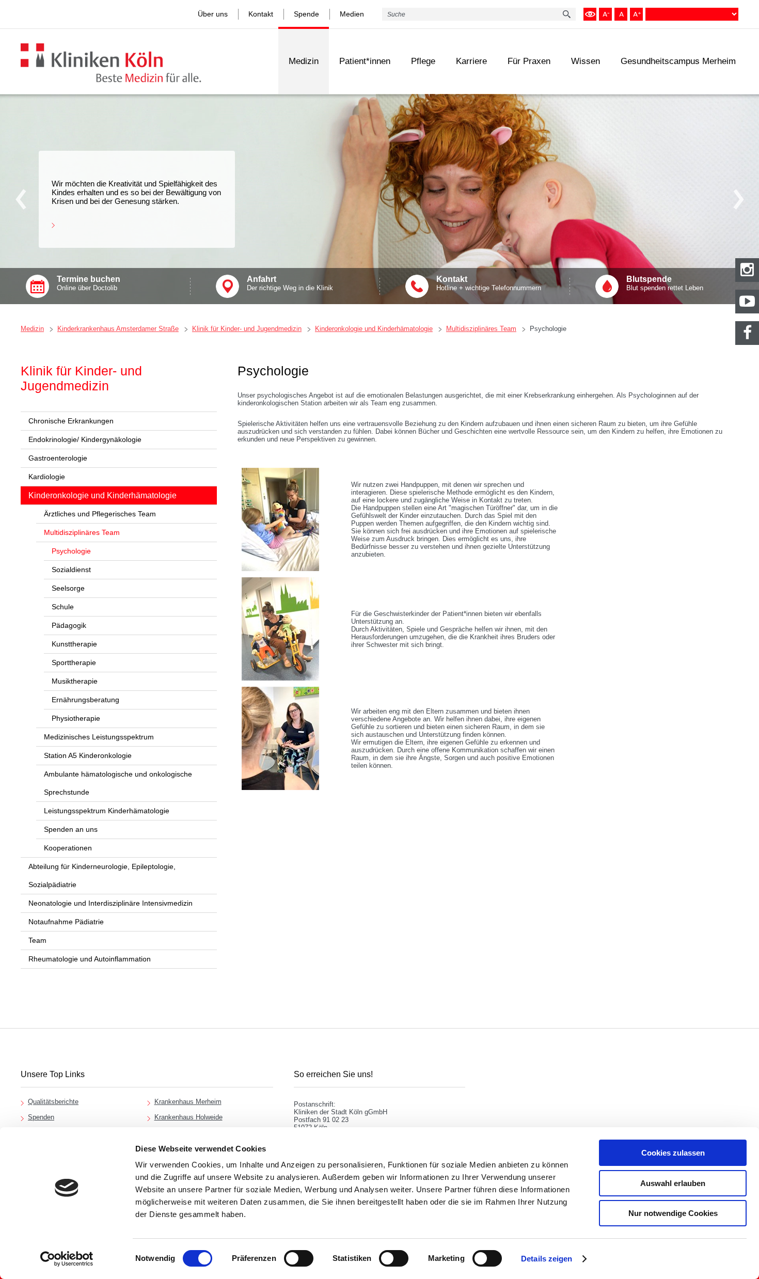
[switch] (298, 1258)
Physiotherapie (76, 718)
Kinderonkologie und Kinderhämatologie (374, 329)
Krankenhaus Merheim (188, 1102)
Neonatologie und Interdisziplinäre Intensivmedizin (110, 903)
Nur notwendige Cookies (673, 1213)
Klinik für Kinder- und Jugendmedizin (247, 329)
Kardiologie (46, 476)
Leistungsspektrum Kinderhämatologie (106, 811)
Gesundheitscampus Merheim (678, 61)
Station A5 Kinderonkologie (88, 755)
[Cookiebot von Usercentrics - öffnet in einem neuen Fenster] (67, 1259)
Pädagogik (69, 625)
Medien (352, 14)
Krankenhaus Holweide (188, 1117)
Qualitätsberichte (53, 1102)
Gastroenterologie (57, 458)
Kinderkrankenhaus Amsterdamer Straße (118, 329)
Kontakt (260, 14)
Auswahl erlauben (672, 1183)
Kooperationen (68, 848)
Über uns (213, 14)
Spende (306, 14)
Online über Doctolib (88, 283)
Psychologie (548, 329)
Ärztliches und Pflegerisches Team (100, 514)
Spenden (41, 1117)
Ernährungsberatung (85, 700)
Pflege (423, 61)
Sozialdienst (71, 569)
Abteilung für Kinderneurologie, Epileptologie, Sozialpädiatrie (102, 875)
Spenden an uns (71, 829)
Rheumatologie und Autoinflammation (89, 959)
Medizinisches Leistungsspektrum (99, 737)
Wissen (585, 61)
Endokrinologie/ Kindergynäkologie (84, 439)
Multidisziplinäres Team (481, 329)
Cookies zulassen (673, 1152)
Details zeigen (546, 1258)
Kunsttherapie (74, 644)
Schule (63, 607)
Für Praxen (529, 61)
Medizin (304, 61)
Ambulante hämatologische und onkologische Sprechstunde (118, 783)
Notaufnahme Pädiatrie (66, 922)
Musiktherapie (75, 681)
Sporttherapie (74, 662)
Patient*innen (364, 61)
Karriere (471, 61)
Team (37, 940)
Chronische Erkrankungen (71, 421)
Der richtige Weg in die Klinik (290, 283)
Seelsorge (68, 588)
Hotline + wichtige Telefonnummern (488, 283)
